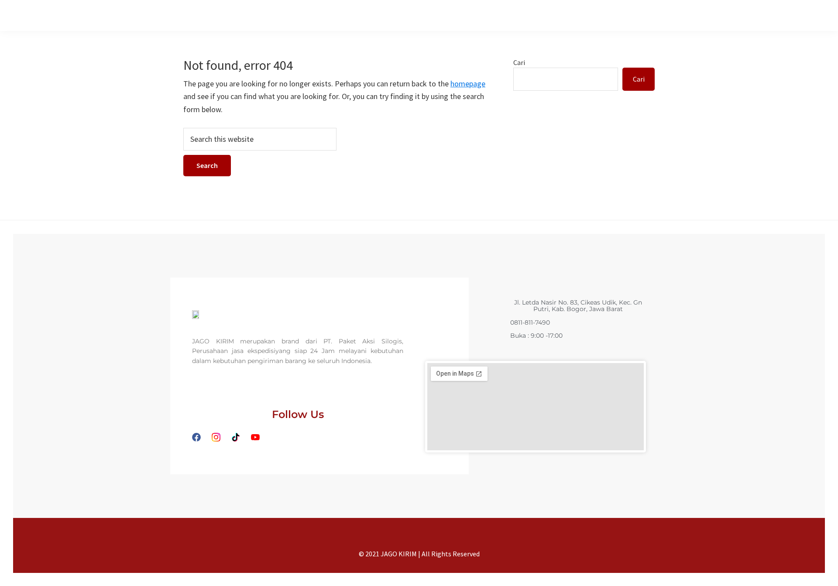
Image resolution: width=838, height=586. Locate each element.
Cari (519, 62)
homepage (467, 84)
